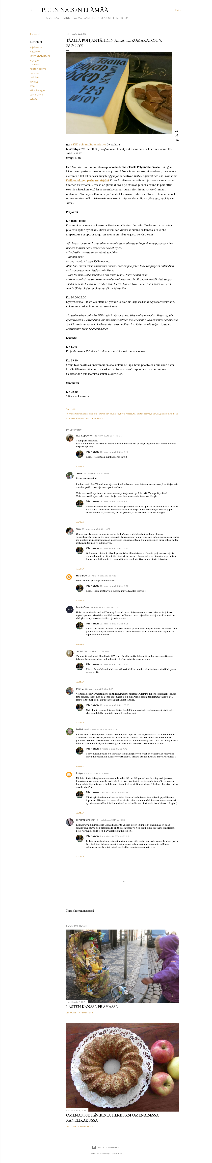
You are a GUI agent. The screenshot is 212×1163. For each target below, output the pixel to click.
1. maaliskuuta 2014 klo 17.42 (113, 749)
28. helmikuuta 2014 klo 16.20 (97, 473)
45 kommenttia (85, 1126)
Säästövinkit (63, 18)
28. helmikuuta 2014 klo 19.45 (114, 452)
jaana (79, 473)
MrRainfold (82, 729)
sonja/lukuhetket (85, 819)
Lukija (79, 773)
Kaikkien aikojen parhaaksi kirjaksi (87, 180)
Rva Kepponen (84, 435)
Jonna (79, 651)
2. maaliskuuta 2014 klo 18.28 (111, 820)
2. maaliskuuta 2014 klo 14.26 (114, 792)
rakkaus (34, 81)
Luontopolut (101, 18)
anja (78, 528)
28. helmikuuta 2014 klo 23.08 (114, 705)
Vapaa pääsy (82, 18)
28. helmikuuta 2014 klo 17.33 (102, 575)
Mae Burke (116, 1153)
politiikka (35, 77)
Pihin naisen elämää (75, 10)
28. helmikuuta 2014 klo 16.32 (96, 529)
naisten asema (38, 68)
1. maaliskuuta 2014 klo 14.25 (103, 729)
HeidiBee (81, 575)
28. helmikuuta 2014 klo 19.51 (114, 623)
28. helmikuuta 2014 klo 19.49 (114, 548)
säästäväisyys (37, 90)
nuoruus (34, 73)
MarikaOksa (82, 607)
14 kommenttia (85, 1012)
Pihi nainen (92, 451)
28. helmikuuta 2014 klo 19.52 (114, 664)
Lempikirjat (121, 18)
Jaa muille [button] (35, 34)
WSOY (33, 98)
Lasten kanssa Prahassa (92, 1006)
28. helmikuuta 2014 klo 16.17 (108, 435)
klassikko (35, 51)
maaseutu (35, 64)
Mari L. (80, 688)
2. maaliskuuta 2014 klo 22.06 (114, 836)
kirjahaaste (36, 47)
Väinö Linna (36, 94)
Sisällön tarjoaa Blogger (108, 1147)
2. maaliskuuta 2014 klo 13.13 (97, 773)
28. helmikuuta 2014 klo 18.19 (98, 651)
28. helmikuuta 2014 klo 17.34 (105, 607)
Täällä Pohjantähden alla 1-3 (88, 144)
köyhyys (34, 60)
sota (32, 86)
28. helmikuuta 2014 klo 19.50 (114, 586)
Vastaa (80, 466)
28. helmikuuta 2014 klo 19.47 (114, 501)
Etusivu (47, 18)
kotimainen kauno (40, 55)
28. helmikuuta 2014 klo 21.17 (99, 689)
